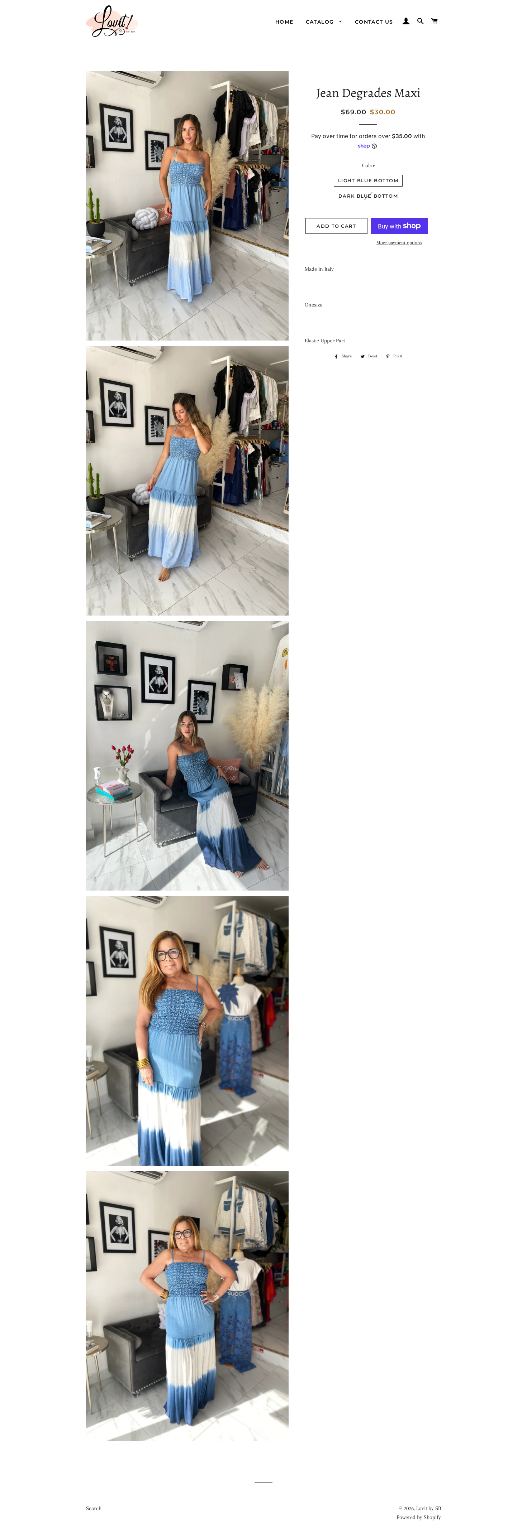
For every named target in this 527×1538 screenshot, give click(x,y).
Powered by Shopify (419, 1517)
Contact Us (374, 22)
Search (93, 1508)
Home (284, 22)
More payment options (399, 242)
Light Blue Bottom (368, 180)
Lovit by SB (428, 1508)
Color (368, 165)
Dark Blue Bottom (368, 196)
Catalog (321, 22)
